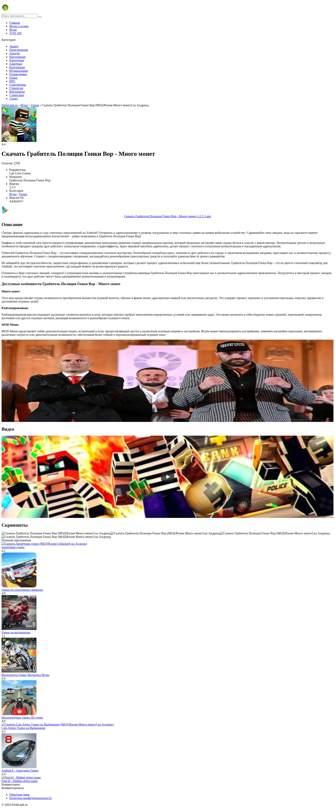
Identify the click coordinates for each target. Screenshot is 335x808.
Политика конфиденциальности (30, 798)
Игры (13, 29)
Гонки (13, 77)
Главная (14, 22)
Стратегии (16, 88)
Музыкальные (18, 70)
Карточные (16, 60)
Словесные (16, 95)
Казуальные (17, 67)
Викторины (17, 91)
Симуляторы (17, 84)
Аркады (14, 53)
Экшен (13, 46)
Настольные (17, 56)
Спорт (13, 98)
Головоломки (18, 74)
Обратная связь (19, 794)
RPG (12, 81)
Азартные (15, 63)
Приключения (18, 49)
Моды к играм (18, 26)
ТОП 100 (15, 33)
